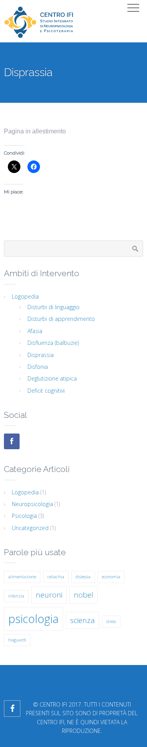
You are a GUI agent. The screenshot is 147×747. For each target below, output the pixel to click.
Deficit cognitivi (46, 390)
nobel (83, 595)
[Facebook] (12, 441)
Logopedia (25, 296)
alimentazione (22, 576)
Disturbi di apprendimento (61, 318)
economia (111, 576)
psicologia (33, 619)
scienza (82, 620)
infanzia (16, 596)
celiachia (55, 576)
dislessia (83, 576)
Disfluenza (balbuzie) (53, 342)
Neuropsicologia (32, 504)
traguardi (17, 640)
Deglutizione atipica (52, 378)
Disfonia (37, 366)
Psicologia (24, 515)
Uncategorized (30, 528)
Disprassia (40, 355)
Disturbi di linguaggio (53, 307)
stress (111, 621)
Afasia (34, 331)
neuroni (49, 595)
